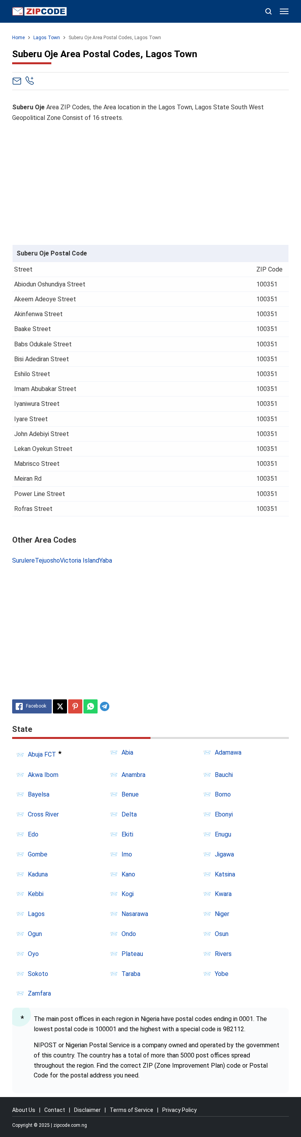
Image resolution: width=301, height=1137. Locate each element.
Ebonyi (224, 814)
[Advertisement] (150, 184)
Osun (221, 934)
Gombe (37, 854)
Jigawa (224, 854)
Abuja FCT (42, 755)
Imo (126, 854)
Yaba (105, 560)
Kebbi (36, 894)
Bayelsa (38, 794)
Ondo (128, 934)
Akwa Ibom (43, 775)
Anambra (133, 775)
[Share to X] (60, 706)
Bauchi (224, 775)
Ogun (35, 934)
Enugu (223, 834)
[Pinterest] (75, 706)
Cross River (43, 814)
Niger (222, 914)
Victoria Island (79, 560)
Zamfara (39, 993)
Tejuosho (47, 560)
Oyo (33, 954)
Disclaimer (87, 1110)
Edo (33, 834)
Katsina (225, 874)
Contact (54, 1110)
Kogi (127, 894)
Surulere (23, 560)
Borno (223, 794)
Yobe (221, 974)
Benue (130, 794)
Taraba (130, 974)
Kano (128, 874)
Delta (129, 814)
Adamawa (228, 752)
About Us (23, 1110)
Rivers (223, 954)
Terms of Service (131, 1110)
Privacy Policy (179, 1110)
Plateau (132, 954)
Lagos (36, 914)
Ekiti (127, 834)
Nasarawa (134, 914)
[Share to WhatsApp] (90, 706)
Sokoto (38, 974)
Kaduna (38, 874)
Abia (127, 752)
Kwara (223, 894)
